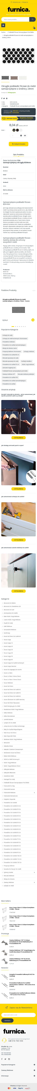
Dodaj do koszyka (19, 144)
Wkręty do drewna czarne (10, 348)
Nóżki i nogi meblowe (28, 364)
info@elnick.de (7, 278)
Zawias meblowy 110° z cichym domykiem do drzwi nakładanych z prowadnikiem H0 (21, 941)
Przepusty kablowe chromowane (12, 351)
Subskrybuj (7, 1020)
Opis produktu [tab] (18, 154)
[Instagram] (9, 1059)
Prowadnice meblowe (9, 342)
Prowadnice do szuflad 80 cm (11, 355)
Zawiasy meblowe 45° (9, 374)
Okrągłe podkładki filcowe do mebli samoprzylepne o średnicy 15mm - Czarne (16, 300)
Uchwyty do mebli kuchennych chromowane (15, 338)
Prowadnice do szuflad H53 (10, 377)
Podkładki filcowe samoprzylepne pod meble (22, 106)
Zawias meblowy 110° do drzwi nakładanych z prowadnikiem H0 (20, 959)
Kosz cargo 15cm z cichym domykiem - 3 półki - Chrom (22, 925)
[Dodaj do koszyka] (32, 319)
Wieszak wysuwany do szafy (10, 358)
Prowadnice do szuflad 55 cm (11, 364)
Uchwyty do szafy (7, 335)
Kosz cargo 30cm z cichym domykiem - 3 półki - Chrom (22, 908)
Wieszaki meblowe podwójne (26, 374)
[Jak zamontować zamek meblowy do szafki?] (18, 571)
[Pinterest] (6, 98)
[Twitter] (4, 98)
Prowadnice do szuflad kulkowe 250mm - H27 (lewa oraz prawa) (22, 994)
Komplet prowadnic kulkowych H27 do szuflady (22, 975)
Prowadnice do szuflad (9, 384)
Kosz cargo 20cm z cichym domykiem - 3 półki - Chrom (22, 917)
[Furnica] (18, 9)
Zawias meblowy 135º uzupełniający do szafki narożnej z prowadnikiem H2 (22, 951)
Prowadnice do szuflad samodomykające (14, 345)
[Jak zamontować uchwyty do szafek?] (18, 520)
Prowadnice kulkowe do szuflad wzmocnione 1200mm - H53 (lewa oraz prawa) (22, 984)
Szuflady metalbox (26, 361)
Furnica (3, 32)
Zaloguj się (25, 2)
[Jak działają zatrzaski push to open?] (18, 469)
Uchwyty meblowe (29, 351)
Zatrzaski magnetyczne (9, 367)
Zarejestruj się (16, 2)
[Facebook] (1, 98)
